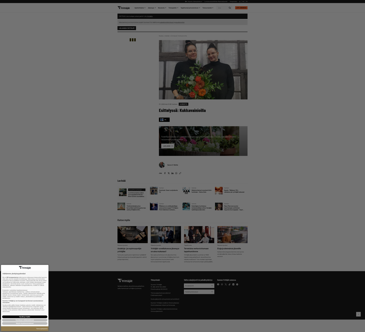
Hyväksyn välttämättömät (25, 320)
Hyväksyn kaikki (24, 317)
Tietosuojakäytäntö (42, 328)
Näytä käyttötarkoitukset (25, 323)
